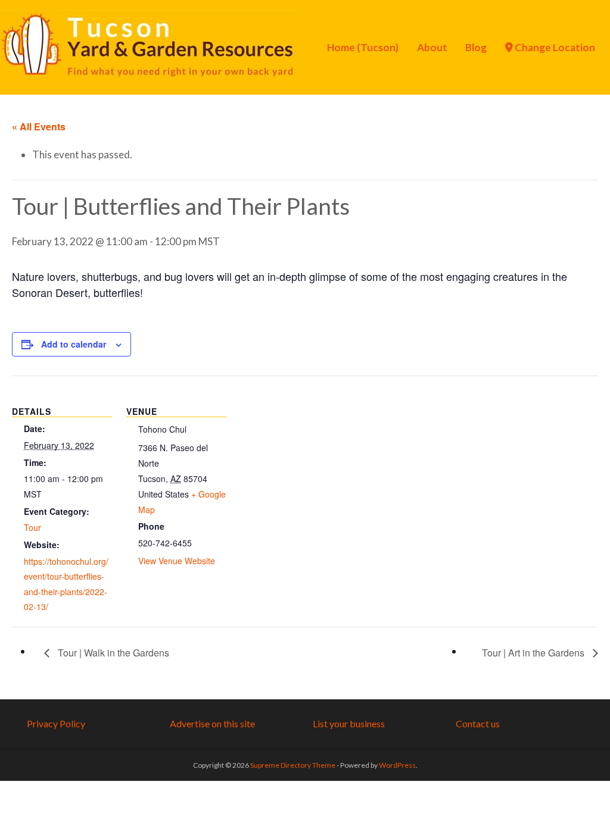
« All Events (39, 126)
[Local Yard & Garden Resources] (149, 46)
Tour (32, 527)
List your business (349, 723)
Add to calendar (73, 344)
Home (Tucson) (363, 47)
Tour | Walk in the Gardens (112, 652)
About (432, 47)
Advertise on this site (212, 723)
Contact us (478, 723)
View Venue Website (176, 561)
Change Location (554, 47)
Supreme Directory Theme (293, 765)
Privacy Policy (56, 723)
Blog (476, 47)
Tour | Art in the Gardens (534, 652)
